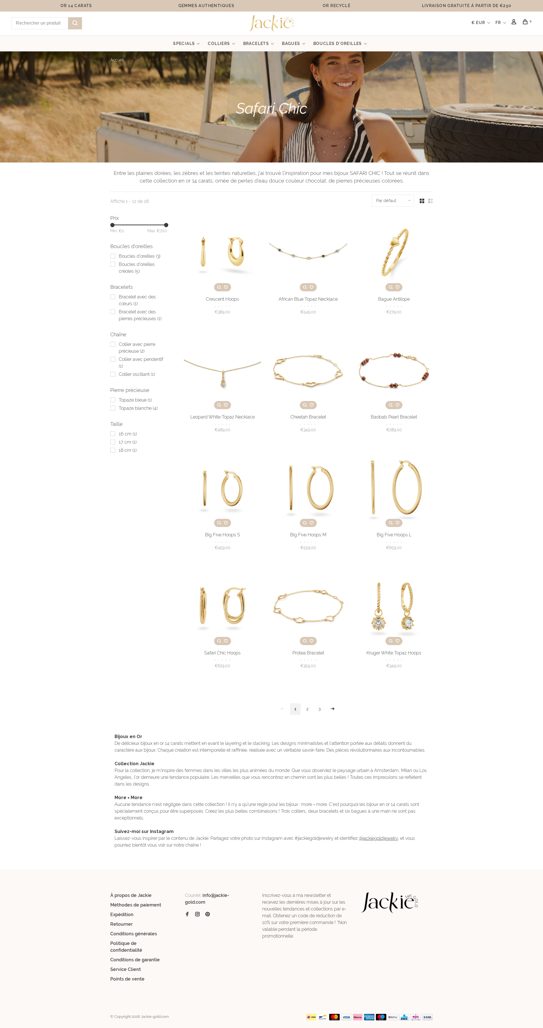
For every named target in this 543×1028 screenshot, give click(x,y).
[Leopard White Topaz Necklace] (222, 371)
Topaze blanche (138, 408)
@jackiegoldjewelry (378, 838)
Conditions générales (133, 933)
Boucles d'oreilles (337, 43)
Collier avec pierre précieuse (137, 348)
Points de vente (127, 979)
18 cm (128, 450)
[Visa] (346, 1019)
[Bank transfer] (427, 1019)
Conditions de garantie (135, 959)
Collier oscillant (137, 374)
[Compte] (514, 22)
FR (498, 22)
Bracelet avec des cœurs (137, 300)
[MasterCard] (334, 1019)
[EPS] (416, 1019)
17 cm (128, 442)
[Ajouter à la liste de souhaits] (226, 287)
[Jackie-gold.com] (390, 902)
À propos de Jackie (131, 895)
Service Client (125, 969)
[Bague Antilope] (394, 253)
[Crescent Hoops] (222, 253)
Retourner (121, 924)
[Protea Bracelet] (308, 607)
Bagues (291, 43)
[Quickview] (219, 287)
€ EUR (478, 22)
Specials (184, 43)
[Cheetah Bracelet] (308, 371)
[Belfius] (393, 1019)
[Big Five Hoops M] (308, 489)
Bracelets (256, 43)
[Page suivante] (332, 709)
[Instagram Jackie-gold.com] (197, 914)
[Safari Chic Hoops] (222, 607)
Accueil (117, 60)
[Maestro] (381, 1019)
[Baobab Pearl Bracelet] (394, 371)
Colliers (219, 43)
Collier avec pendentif (141, 363)
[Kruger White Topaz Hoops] (394, 607)
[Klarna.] (358, 1019)
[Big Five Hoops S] (222, 489)
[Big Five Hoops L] (394, 489)
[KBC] (404, 1019)
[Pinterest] (207, 914)
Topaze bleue (135, 400)
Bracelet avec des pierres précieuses (140, 315)
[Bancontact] (323, 1019)
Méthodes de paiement (135, 905)
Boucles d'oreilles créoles (137, 268)
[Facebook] (187, 914)
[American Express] (369, 1019)
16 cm (128, 434)
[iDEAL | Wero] (311, 1019)
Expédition (121, 914)
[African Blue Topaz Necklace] (308, 253)
